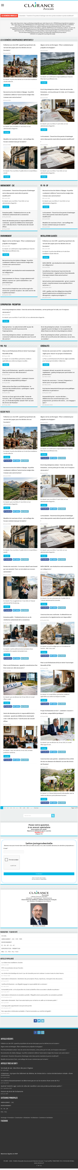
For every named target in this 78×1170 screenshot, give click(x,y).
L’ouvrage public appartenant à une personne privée (16, 1006)
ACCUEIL (3, 936)
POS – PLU (4, 1112)
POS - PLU (3, 346)
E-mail (6, 848)
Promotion (11, 1117)
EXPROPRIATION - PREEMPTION (10, 305)
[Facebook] (35, 1020)
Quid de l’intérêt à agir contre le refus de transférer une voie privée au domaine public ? (31, 1086)
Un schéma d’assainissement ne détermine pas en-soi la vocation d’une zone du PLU (30, 1081)
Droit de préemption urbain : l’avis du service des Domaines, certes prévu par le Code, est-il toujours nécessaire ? (57, 92)
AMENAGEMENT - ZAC (7, 186)
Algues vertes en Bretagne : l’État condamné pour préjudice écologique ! (22, 1046)
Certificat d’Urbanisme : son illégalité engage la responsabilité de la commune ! (24, 984)
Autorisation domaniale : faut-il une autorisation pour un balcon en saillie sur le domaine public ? (29, 1000)
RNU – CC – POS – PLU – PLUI (9, 951)
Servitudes (49, 1117)
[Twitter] (39, 1020)
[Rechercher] (53, 815)
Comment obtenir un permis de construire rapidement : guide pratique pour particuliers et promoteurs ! (59, 372)
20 (24, 808)
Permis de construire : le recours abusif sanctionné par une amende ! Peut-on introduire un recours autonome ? (20, 569)
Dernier (36, 808)
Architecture (34, 1117)
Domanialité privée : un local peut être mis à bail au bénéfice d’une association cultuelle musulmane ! (30, 989)
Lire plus (7, 85)
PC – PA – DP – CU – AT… (8, 945)
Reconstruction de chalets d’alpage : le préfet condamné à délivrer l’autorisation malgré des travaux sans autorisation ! (18, 94)
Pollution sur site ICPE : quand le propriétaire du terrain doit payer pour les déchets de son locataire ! (19, 47)
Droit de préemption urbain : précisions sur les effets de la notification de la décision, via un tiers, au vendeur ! (58, 337)
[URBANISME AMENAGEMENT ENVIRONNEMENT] (39, 5)
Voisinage (3, 1117)
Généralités (45, 346)
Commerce (42, 1117)
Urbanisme (26, 1117)
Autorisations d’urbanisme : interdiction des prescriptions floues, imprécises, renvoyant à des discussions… (32, 979)
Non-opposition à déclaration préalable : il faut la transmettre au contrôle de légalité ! (26, 1011)
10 (20, 808)
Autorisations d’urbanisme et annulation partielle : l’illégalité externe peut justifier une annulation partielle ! (32, 995)
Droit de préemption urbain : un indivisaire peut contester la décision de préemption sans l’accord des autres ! (19, 337)
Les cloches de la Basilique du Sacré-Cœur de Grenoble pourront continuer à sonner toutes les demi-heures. (32, 973)
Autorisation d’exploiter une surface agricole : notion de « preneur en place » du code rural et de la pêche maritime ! (18, 290)
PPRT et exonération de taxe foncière (12, 968)
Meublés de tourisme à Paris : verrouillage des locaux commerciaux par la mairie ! (41, 15)
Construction (18, 1117)
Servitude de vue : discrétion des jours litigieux (17, 1068)
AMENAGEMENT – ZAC (7, 1102)
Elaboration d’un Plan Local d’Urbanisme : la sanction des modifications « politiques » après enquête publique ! (18, 388)
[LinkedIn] (42, 1020)
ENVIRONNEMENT (6, 236)
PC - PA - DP (44, 186)
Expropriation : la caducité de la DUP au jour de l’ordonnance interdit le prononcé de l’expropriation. (17, 329)
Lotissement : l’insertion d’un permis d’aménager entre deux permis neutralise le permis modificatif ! (57, 139)
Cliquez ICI (39, 834)
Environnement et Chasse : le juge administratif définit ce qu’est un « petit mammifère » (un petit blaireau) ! (18, 280)
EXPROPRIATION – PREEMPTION (10, 948)
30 (28, 808)
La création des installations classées (12, 962)
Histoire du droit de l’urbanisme (12, 1091)
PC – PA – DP (4, 1108)
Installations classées (49, 236)
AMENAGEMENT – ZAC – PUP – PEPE (11, 939)
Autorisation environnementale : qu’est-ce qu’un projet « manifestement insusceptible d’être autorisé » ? (59, 283)
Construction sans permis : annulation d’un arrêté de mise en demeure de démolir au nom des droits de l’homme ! (57, 761)
